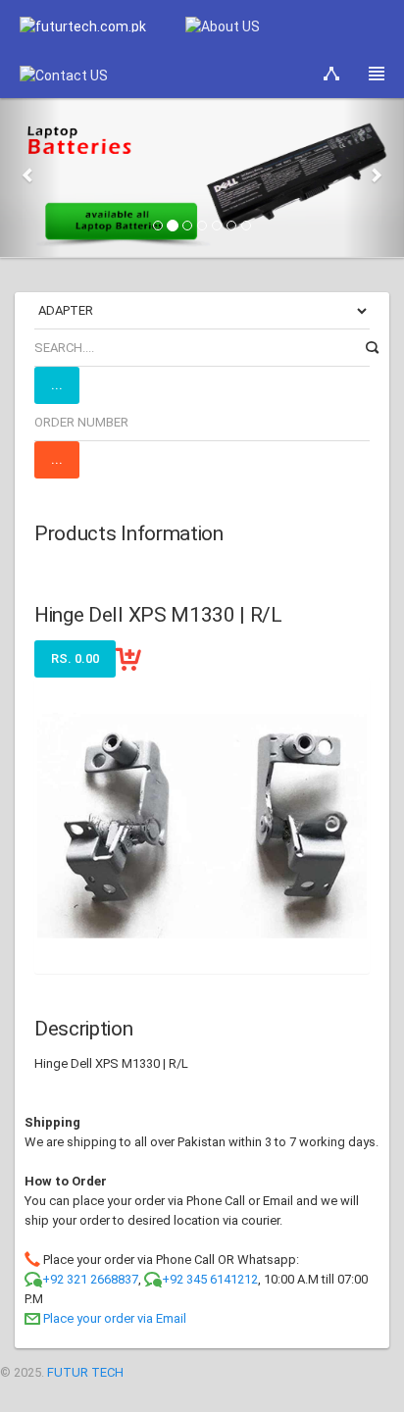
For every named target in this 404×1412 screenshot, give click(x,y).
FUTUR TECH (85, 1372)
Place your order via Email (114, 1318)
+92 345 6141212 (210, 1279)
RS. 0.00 (75, 658)
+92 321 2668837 (90, 1279)
